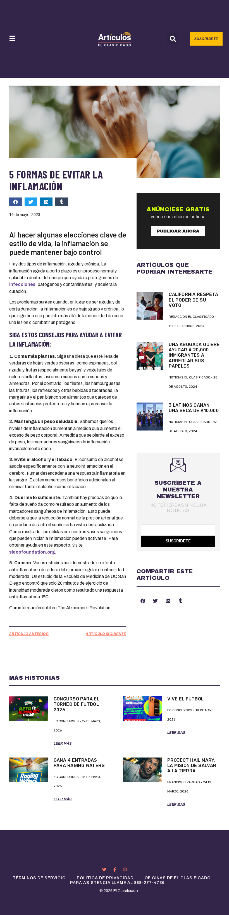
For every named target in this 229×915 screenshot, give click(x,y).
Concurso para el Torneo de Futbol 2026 (77, 704)
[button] (172, 38)
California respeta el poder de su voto (193, 300)
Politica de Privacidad (105, 878)
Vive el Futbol (185, 699)
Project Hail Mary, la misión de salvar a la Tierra (191, 765)
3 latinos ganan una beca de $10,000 (194, 408)
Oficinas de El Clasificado (178, 878)
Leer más (63, 743)
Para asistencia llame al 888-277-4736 (117, 883)
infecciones (22, 284)
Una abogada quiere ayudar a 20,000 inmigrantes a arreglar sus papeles (194, 355)
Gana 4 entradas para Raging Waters (79, 763)
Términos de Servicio (39, 878)
